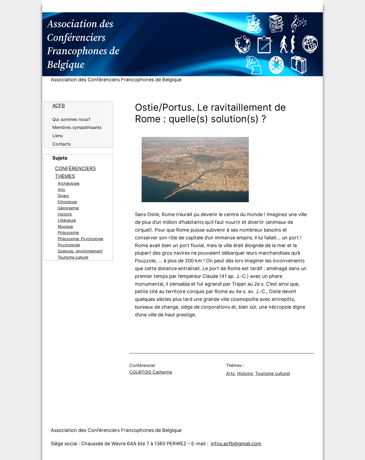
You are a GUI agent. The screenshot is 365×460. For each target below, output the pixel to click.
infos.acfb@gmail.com (236, 443)
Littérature (67, 220)
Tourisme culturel (73, 257)
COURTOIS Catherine (150, 372)
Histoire (65, 214)
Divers (63, 195)
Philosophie (68, 232)
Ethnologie (67, 202)
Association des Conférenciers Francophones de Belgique (116, 79)
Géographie (68, 208)
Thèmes (65, 176)
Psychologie (69, 245)
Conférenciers (75, 168)
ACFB (58, 105)
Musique (65, 226)
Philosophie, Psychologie (80, 238)
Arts (61, 189)
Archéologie (68, 183)
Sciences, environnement (80, 251)
